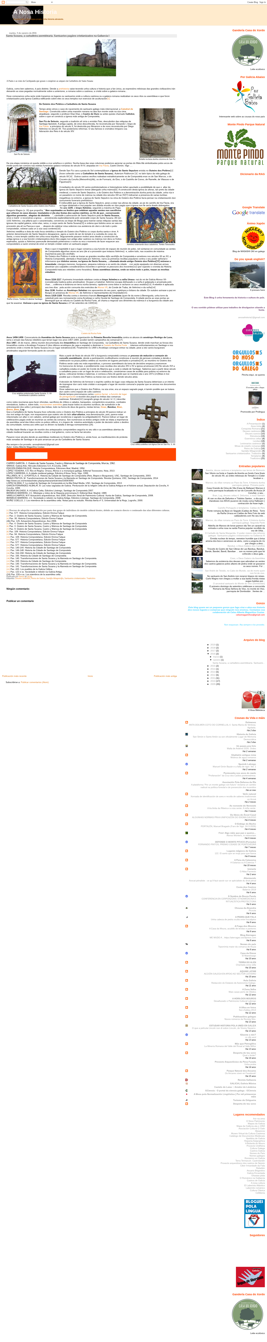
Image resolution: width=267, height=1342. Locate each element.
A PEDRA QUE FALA (245, 917)
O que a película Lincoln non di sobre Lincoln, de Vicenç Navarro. (224, 1028)
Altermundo (250, 878)
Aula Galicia (249, 980)
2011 (213, 678)
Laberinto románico (255, 1188)
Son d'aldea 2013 (247, 1010)
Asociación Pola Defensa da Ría (239, 782)
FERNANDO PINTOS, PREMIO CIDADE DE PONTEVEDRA (227, 844)
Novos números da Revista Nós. (240, 1019)
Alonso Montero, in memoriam (241, 835)
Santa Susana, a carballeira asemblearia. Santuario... (239, 663)
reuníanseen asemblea (51, 404)
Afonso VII (102, 287)
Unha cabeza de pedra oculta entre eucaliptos (233, 919)
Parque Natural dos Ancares (241, 1071)
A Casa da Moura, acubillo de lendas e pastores (232, 928)
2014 (213, 669)
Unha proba (250, 1064)
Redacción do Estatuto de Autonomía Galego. (233, 983)
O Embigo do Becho (245, 824)
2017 (213, 650)
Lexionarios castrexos (250, 443)
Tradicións (255, 458)
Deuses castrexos (22, 578)
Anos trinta (256, 426)
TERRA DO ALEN (247, 962)
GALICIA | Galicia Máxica (243, 1083)
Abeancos (260, 1131)
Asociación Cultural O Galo (252, 1128)
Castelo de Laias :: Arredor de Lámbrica (235, 1087)
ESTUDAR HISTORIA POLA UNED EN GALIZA (232, 1025)
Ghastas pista (258, 1175)
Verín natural (249, 794)
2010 (213, 681)
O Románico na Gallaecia (252, 1178)
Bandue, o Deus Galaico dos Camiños (246, 546)
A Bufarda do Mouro (255, 1143)
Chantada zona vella (246, 965)
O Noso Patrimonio (255, 1121)
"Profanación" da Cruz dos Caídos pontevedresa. (232, 775)
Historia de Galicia (246, 734)
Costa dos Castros (246, 887)
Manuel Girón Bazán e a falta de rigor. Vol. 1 (234, 766)
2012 (213, 675)
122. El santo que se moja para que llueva (235, 853)
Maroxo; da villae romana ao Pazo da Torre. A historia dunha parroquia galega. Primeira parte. (235, 483)
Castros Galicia (257, 1151)
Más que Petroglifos (245, 1043)
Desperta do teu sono (244, 1053)
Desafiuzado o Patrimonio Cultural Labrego (235, 1001)
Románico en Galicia (255, 1158)
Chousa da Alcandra (245, 908)
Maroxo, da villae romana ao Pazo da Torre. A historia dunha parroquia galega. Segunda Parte (235, 521)
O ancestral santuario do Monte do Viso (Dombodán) (239, 583)
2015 (213, 666)
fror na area (259, 1118)
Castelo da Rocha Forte (91, 333)
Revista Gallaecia (247, 1080)
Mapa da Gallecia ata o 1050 (251, 1126)
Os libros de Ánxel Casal (243, 815)
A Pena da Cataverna (245, 860)
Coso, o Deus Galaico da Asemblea (247, 558)
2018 (213, 647)
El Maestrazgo (249, 956)
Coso (103, 407)
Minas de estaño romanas (247, 446)
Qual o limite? (249, 1055)
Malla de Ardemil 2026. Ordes (241, 748)
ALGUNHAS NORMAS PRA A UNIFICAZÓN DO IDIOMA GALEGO (224, 817)
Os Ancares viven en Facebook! (240, 1073)
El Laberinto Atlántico (254, 1185)
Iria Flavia (44, 126)
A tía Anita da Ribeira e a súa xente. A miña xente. (231, 808)
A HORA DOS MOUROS (244, 998)
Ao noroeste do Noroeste (242, 805)
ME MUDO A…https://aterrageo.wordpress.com (233, 937)
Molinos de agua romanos (243, 757)
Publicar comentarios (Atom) (35, 682)
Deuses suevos (252, 433)
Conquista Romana (250, 428)
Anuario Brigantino (256, 1170)
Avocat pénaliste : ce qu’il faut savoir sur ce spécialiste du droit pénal (222, 881)
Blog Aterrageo (248, 935)
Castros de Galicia (256, 1180)
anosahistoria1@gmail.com (251, 317)
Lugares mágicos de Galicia (241, 851)
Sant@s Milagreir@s (55, 578)
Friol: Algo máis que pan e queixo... (237, 833)
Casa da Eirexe (248, 953)
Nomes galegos (257, 1155)
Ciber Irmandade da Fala (252, 1165)
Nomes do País (257, 1153)
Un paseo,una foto (246, 746)
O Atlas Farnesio (248, 871)
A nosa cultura (258, 1183)
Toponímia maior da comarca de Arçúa (237, 947)
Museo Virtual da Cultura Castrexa (248, 1133)
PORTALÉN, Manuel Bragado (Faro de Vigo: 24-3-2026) (228, 826)
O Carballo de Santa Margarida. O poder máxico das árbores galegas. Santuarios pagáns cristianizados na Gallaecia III (235, 534)
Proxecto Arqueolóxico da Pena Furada (235, 1062)
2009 (213, 684)
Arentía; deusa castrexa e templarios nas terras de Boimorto (235, 470)
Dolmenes (251, 722)
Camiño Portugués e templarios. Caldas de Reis (241, 508)
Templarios (256, 456)
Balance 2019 (249, 889)
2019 (213, 644)
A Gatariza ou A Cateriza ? (243, 862)
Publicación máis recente (14, 676)
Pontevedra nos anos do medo (240, 773)
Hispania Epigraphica (254, 1141)
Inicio (90, 676)
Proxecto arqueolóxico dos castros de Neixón (243, 1163)
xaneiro (217, 660)
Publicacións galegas (244, 1016)
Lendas (256, 441)
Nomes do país (248, 944)
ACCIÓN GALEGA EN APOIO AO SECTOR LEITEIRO (230, 974)
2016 (213, 654)
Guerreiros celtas (253, 438)
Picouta (252, 910)
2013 (213, 672)
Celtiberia (260, 1193)
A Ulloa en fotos (247, 1007)
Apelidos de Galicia (255, 1138)
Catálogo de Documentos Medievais (247, 1136)
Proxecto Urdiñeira (256, 1146)
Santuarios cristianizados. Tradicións (79, 578)
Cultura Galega (257, 1148)
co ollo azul (250, 1037)
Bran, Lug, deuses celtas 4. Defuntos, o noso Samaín (239, 495)
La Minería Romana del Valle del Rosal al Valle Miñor (230, 1046)
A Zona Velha (249, 989)
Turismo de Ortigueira (244, 1100)
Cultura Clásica (257, 1190)
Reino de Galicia (38, 578)
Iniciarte (252, 869)
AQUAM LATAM (248, 971)
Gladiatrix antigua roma (243, 755)
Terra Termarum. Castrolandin (250, 1160)
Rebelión (260, 1168)
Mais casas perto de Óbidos (242, 992)
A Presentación (254, 423)
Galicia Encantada (256, 1173)
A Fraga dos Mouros (245, 926)
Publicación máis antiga (165, 676)
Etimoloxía (255, 436)
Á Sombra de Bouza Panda (242, 896)
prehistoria (64, 88)
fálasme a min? (248, 1034)
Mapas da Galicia (256, 1123)
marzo (216, 656)
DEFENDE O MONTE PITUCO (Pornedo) (235, 842)
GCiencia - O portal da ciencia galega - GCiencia (230, 1090)
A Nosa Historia (35, 12)
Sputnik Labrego (247, 764)
